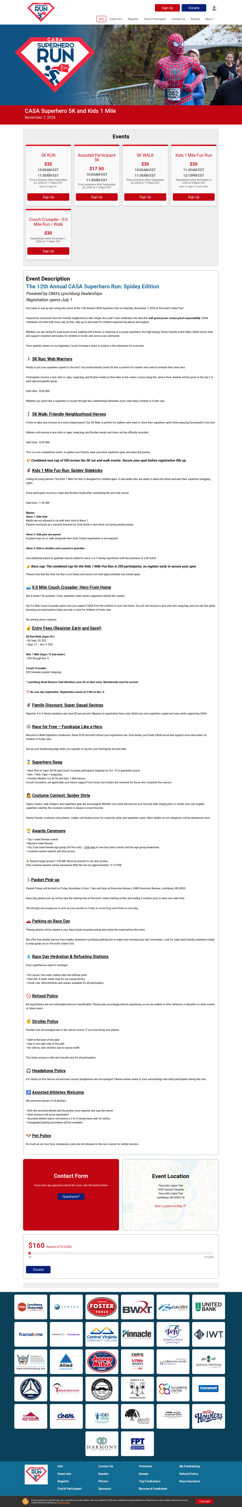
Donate (193, 8)
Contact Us (178, 19)
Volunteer (145, 1466)
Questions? (71, 1197)
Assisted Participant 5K (97, 157)
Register (133, 19)
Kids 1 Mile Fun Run (193, 155)
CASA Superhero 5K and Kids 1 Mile (70, 111)
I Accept (204, 1501)
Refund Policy (188, 1474)
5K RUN (48, 155)
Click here (89, 847)
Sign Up (167, 8)
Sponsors (104, 1488)
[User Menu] (214, 8)
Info (101, 19)
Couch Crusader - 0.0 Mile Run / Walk (48, 221)
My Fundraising (189, 1466)
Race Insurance (189, 1481)
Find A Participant (155, 19)
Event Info (116, 19)
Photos (103, 1481)
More (209, 19)
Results (195, 19)
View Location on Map (168, 1206)
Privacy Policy (63, 1502)
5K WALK (145, 155)
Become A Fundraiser (153, 1488)
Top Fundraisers (150, 1481)
